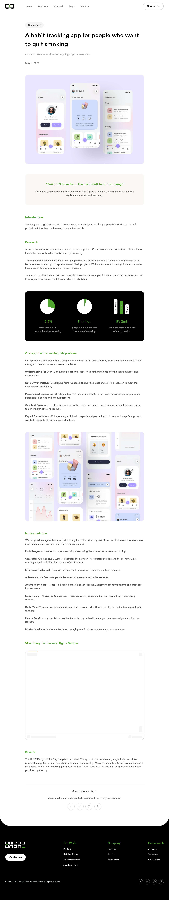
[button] (43, 6)
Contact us (153, 6)
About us (84, 6)
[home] (9, 6)
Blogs (71, 6)
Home (29, 6)
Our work (58, 6)
